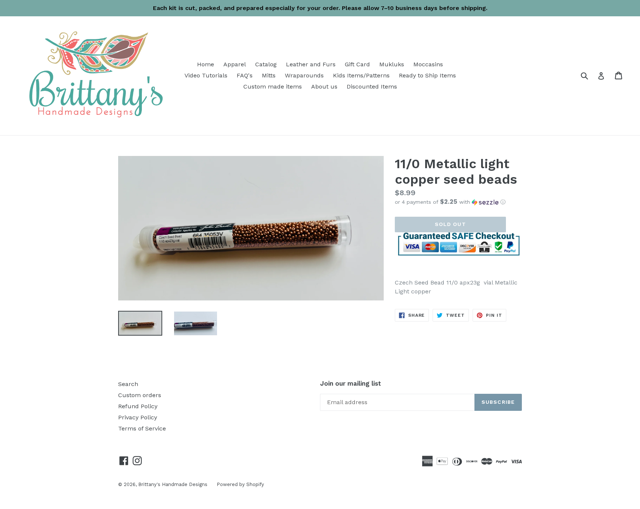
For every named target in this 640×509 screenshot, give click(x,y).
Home (205, 64)
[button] (458, 202)
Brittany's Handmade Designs (172, 484)
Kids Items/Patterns (361, 75)
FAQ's (245, 75)
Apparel (234, 64)
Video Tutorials (205, 75)
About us (324, 86)
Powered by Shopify (240, 484)
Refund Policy (137, 406)
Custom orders (139, 395)
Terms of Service (142, 428)
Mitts (269, 75)
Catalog (266, 64)
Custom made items (272, 86)
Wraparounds (304, 75)
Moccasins (428, 64)
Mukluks (391, 64)
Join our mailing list (350, 383)
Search (128, 383)
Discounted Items (372, 86)
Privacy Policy (137, 417)
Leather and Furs (311, 64)
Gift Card (357, 64)
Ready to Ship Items (427, 75)
